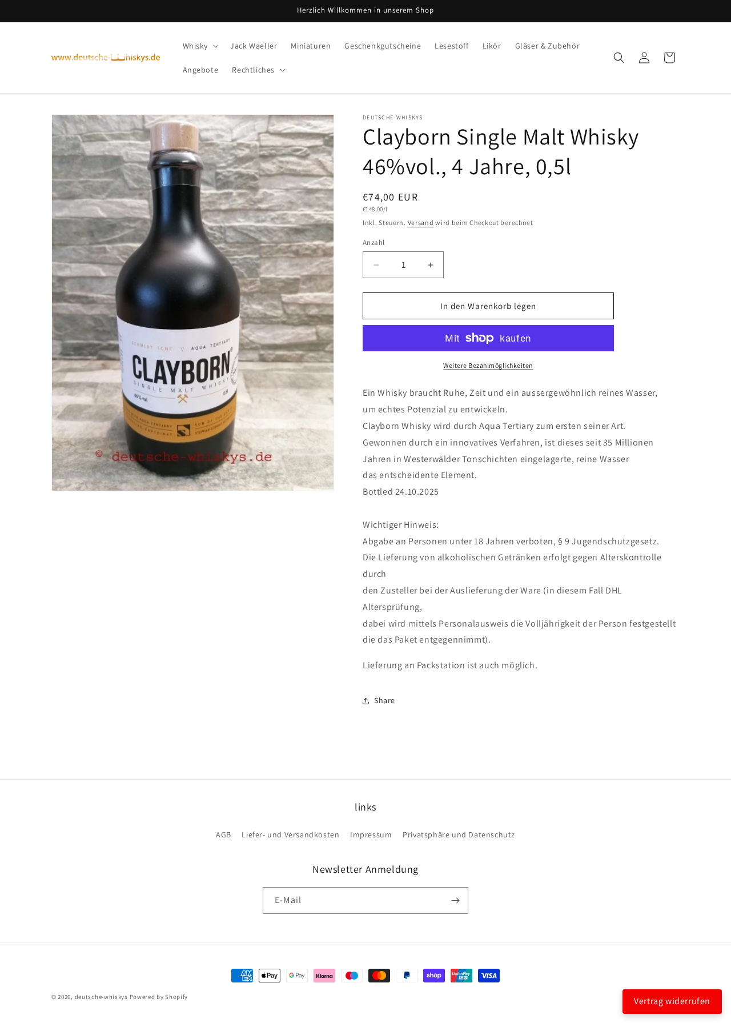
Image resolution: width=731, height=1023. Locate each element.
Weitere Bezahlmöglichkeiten (488, 365)
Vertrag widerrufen (672, 1001)
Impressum (371, 834)
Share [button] (384, 700)
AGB (223, 834)
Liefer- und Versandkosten (290, 834)
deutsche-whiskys (101, 997)
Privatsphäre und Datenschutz (459, 834)
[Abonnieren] (455, 900)
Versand (421, 222)
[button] (200, 46)
